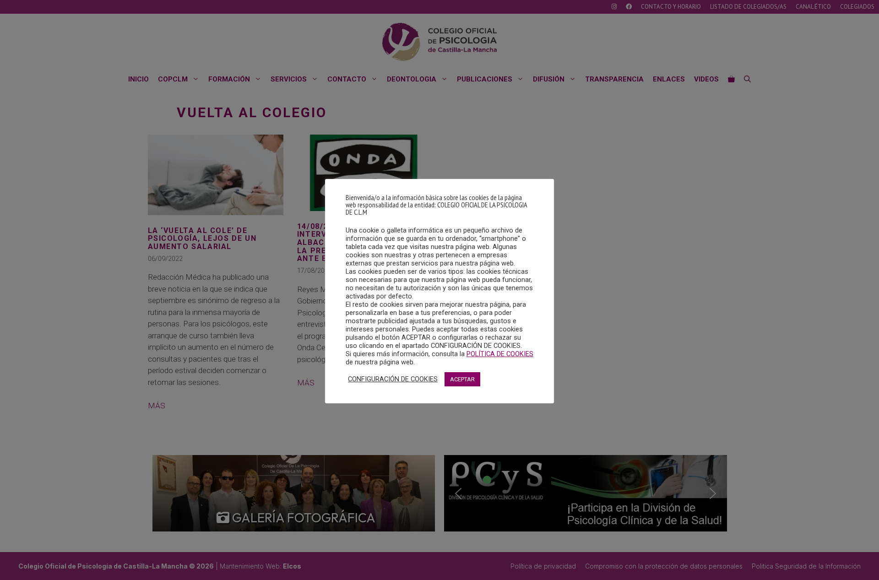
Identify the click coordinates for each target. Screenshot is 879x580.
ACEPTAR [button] (462, 379)
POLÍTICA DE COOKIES (500, 354)
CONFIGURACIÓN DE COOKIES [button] (393, 379)
